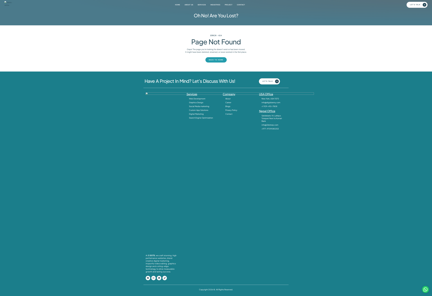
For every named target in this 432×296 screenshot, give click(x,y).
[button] (425, 289)
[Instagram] (153, 278)
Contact (241, 5)
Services (202, 5)
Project (228, 5)
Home (177, 5)
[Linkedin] (159, 278)
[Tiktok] (164, 278)
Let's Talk (415, 5)
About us (189, 5)
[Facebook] (148, 278)
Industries (215, 5)
